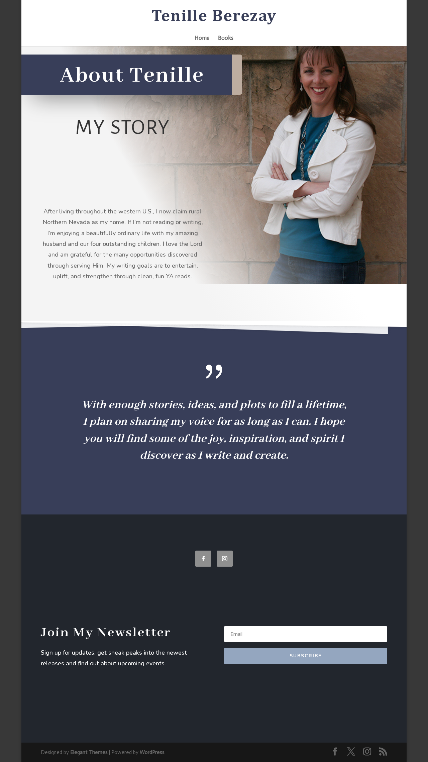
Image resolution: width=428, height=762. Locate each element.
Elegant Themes (89, 752)
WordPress (152, 752)
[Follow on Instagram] (225, 559)
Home (202, 38)
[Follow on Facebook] (203, 559)
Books (225, 38)
